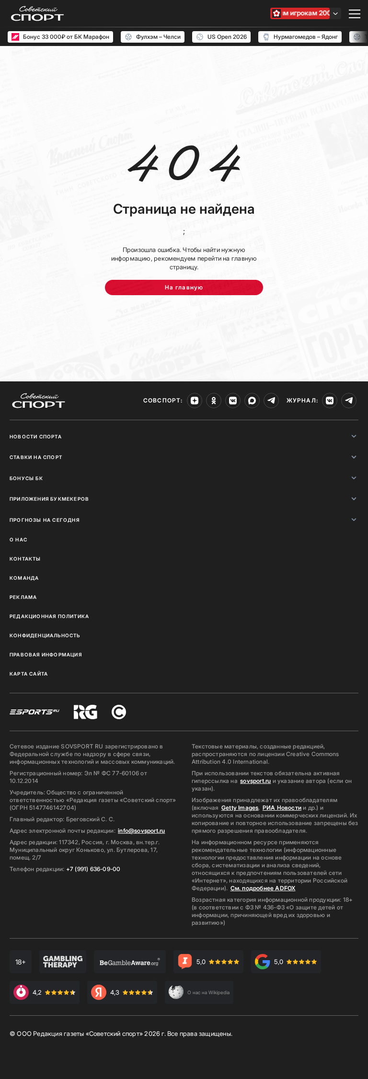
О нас (18, 539)
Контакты (25, 559)
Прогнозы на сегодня (45, 520)
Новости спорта (36, 436)
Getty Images (240, 807)
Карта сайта (29, 674)
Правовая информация (46, 654)
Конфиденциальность (45, 635)
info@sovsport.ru (141, 830)
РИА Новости (282, 807)
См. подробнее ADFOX (263, 888)
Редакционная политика (49, 616)
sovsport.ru (255, 780)
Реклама (23, 597)
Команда (24, 578)
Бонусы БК (26, 478)
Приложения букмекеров (49, 499)
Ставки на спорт (36, 457)
